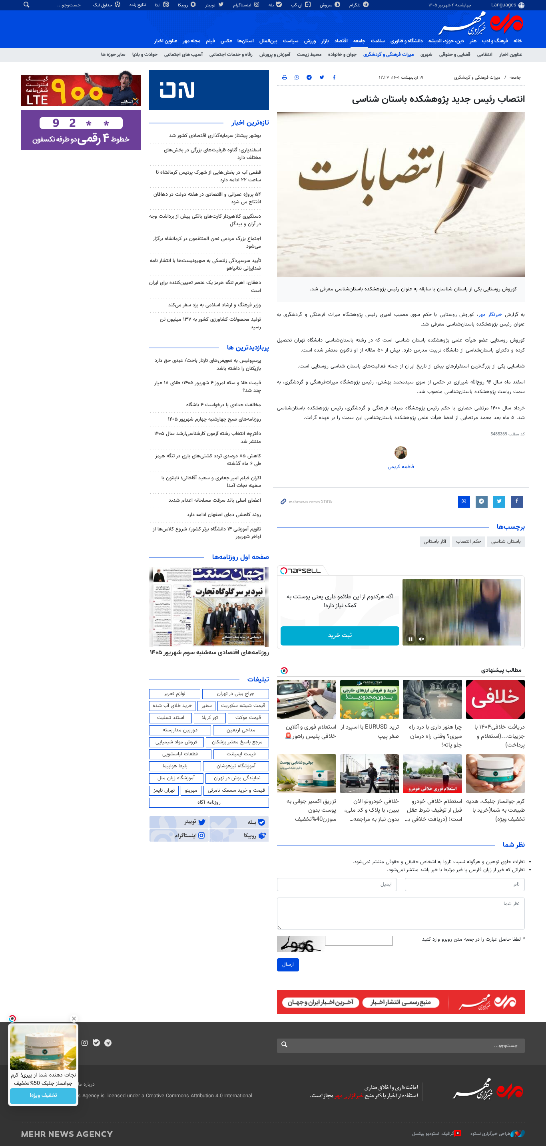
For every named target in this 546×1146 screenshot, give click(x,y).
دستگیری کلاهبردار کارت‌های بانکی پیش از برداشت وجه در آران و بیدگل (205, 220)
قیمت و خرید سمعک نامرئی (236, 790)
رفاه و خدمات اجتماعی (231, 55)
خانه (518, 41)
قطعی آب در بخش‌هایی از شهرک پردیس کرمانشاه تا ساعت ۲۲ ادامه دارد (208, 176)
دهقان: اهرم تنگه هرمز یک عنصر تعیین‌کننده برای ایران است (205, 286)
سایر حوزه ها (113, 55)
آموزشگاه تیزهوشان (236, 766)
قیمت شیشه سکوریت (243, 706)
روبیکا (183, 5)
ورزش (310, 41)
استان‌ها (245, 41)
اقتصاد (341, 41)
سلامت (378, 41)
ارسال (288, 965)
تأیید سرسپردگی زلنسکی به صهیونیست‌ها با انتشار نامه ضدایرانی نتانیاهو (205, 264)
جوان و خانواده (342, 55)
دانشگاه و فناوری (407, 41)
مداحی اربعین (241, 730)
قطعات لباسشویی (180, 754)
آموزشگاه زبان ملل (176, 778)
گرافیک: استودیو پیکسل (433, 1133)
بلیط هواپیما (175, 766)
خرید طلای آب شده (172, 706)
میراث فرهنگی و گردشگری (388, 55)
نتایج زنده (138, 5)
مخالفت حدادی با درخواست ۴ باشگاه (223, 405)
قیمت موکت (248, 718)
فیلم (210, 41)
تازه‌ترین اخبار (250, 123)
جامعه (359, 41)
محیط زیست (309, 55)
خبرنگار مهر (490, 315)
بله (272, 5)
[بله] (96, 1043)
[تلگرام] (108, 1043)
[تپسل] (284, 571)
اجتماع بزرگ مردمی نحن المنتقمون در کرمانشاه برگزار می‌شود (207, 242)
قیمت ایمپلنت (241, 754)
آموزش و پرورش (274, 55)
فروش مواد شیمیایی (176, 742)
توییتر (211, 5)
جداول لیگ (103, 5)
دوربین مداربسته (180, 730)
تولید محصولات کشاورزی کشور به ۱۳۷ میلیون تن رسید (210, 323)
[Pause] (410, 639)
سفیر (206, 706)
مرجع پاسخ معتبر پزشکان (237, 742)
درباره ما (86, 1084)
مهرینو (191, 790)
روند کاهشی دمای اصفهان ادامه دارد (224, 515)
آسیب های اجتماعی (183, 55)
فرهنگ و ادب (495, 41)
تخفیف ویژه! (43, 1096)
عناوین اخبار (510, 55)
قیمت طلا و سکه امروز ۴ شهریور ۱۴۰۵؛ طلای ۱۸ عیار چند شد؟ (207, 387)
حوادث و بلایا (144, 55)
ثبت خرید (340, 636)
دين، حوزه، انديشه (446, 41)
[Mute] (421, 639)
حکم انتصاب (468, 542)
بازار (325, 41)
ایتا (158, 5)
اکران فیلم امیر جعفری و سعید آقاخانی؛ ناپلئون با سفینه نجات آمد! (211, 482)
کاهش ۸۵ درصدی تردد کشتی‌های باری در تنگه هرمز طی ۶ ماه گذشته (208, 460)
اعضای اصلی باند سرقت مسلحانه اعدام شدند (215, 500)
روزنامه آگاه (209, 802)
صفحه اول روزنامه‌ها (240, 557)
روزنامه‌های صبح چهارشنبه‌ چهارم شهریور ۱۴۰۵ (214, 419)
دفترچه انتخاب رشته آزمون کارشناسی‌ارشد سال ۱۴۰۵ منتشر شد (207, 437)
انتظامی (484, 55)
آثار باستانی (435, 542)
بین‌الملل (268, 41)
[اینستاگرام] (85, 1043)
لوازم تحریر (174, 694)
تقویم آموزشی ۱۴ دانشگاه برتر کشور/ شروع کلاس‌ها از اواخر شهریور (207, 533)
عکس (226, 41)
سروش (326, 5)
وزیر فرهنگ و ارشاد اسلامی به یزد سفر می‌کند (214, 305)
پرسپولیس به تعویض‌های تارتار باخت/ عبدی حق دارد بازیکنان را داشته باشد (208, 364)
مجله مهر (191, 41)
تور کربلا (210, 718)
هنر (473, 41)
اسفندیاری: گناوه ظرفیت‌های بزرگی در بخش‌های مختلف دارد (212, 154)
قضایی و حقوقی (454, 55)
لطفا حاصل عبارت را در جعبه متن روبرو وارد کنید (473, 939)
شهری (426, 55)
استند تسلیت (170, 718)
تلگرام (355, 5)
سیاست (291, 41)
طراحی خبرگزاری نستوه (490, 1133)
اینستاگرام (243, 5)
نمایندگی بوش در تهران (237, 778)
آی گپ (297, 5)
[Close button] (74, 1019)
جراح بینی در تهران (235, 694)
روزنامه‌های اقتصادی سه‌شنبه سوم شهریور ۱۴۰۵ (209, 652)
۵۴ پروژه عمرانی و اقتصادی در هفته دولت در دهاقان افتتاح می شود (207, 198)
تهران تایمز (164, 790)
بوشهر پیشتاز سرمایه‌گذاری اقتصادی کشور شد (215, 136)
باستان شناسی (506, 542)
